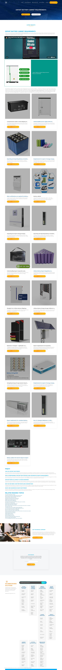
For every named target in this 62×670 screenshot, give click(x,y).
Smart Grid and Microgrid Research (42, 655)
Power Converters (41, 631)
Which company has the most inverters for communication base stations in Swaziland (17, 505)
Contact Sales (35, 14)
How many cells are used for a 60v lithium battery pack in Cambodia (15, 501)
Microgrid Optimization (51, 628)
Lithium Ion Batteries (32, 591)
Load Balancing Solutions (51, 625)
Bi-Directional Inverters (42, 638)
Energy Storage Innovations (41, 591)
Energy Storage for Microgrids (51, 600)
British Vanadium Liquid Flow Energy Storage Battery (13, 496)
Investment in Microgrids (23, 652)
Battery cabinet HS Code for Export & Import (17, 457)
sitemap (25, 667)
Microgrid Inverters (41, 618)
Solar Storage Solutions (51, 607)
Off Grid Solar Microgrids (23, 594)
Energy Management (51, 615)
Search (43, 582)
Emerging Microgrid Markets (23, 655)
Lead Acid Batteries (32, 594)
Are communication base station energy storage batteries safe (14, 508)
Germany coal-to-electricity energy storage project (12, 516)
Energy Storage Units (33, 610)
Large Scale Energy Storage (41, 603)
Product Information (12, 201)
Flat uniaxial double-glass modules (10, 494)
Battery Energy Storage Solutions (33, 607)
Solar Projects (28, 2)
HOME (22, 11)
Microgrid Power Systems (23, 603)
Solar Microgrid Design (24, 597)
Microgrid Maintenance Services (33, 655)
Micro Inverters (42, 634)
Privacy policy (29, 667)
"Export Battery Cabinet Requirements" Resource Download (40, 73)
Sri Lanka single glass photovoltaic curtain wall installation (13, 518)
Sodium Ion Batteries (32, 600)
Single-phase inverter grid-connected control (11, 499)
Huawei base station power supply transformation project (13, 495)
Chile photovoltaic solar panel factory (10, 497)
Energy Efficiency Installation (32, 665)
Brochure (53, 2)
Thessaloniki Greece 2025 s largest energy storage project (13, 507)
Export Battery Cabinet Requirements (32, 11)
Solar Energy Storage (51, 587)
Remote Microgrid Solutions (23, 600)
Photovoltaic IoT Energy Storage (10, 502)
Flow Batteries (33, 603)
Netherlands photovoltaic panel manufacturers (12, 498)
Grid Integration (50, 631)
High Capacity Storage (42, 610)
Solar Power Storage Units (51, 604)
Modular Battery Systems (32, 613)
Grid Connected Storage (41, 597)
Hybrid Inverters (41, 622)
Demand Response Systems (50, 637)
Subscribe (30, 564)
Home (22, 2)
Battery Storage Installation (32, 649)
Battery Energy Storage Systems (33, 587)
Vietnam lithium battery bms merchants (11, 504)
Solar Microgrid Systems (23, 587)
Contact (47, 2)
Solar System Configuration (33, 652)
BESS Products (35, 2)
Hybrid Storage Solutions (42, 600)
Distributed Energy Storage (41, 607)
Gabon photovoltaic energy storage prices (11, 503)
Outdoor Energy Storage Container (10, 512)
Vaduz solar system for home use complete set (12, 509)
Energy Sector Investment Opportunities (23, 659)
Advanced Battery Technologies (42, 665)
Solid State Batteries (32, 597)
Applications (41, 2)
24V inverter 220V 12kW (8, 506)
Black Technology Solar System (9, 515)
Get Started (25, 14)
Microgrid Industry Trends (23, 646)
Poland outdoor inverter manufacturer (10, 500)
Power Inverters (42, 615)
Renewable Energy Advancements (42, 652)
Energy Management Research (42, 659)
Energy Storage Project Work (9, 514)
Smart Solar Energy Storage (51, 610)
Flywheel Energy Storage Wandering (10, 517)
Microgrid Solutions (23, 591)
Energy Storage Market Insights (23, 649)
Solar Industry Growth (24, 662)
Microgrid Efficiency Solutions (41, 649)
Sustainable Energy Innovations (41, 662)
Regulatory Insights (23, 665)
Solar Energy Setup (32, 659)
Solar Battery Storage (51, 591)
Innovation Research (42, 643)
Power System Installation (33, 662)
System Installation (33, 643)
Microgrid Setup (32, 646)
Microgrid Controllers (23, 607)
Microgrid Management (23, 610)
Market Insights (24, 643)
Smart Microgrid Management (51, 621)
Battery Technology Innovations (41, 646)
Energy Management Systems (51, 618)
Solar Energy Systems (51, 594)
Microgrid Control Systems (50, 634)
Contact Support (37, 537)
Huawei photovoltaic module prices (10, 511)
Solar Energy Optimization (51, 597)
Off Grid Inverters (41, 628)
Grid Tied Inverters (41, 625)
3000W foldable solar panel (9, 513)
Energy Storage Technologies (42, 587)
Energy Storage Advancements (42, 594)
